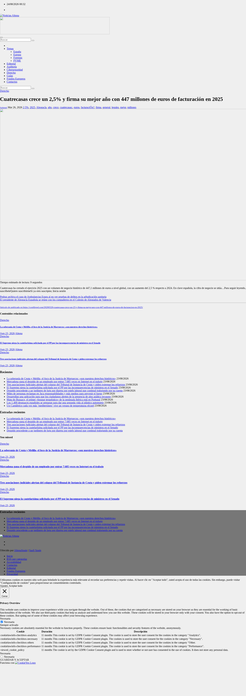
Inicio (10, 556)
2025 (32, 107)
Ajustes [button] (4, 585)
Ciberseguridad (15, 69)
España (17, 51)
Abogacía (41, 107)
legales (115, 107)
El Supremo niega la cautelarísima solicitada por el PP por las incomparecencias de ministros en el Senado (50, 343)
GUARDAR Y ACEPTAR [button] (14, 659)
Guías (10, 75)
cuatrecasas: (66, 107)
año (50, 107)
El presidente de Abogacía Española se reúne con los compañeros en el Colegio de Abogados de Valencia (55, 299)
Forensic (17, 57)
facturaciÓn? (87, 107)
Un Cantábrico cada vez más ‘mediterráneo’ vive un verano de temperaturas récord (50, 405)
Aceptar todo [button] (15, 585)
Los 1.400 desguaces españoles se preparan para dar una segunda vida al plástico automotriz (55, 402)
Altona (18, 333)
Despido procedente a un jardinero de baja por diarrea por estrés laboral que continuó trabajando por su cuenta (65, 390)
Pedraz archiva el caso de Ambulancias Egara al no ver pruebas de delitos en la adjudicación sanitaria (53, 296)
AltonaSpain (20, 550)
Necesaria (9, 622)
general (106, 107)
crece (56, 107)
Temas (10, 48)
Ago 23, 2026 (7, 333)
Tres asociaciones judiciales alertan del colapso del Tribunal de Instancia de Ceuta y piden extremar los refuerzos (53, 359)
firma (98, 107)
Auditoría (12, 66)
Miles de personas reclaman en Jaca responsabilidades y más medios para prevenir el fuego (54, 393)
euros (76, 107)
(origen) (3, 107)
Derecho (11, 72)
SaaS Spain (35, 550)
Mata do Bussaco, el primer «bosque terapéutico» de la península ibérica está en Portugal (53, 399)
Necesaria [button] (5, 618)
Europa (17, 54)
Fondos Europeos (16, 78)
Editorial (11, 63)
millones (131, 107)
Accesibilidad (14, 562)
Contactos (12, 81)
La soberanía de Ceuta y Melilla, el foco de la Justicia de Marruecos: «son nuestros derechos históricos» (49, 327)
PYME (17, 60)
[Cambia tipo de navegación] (1, 37)
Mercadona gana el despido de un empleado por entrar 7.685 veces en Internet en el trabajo (55, 381)
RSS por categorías (17, 559)
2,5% (25, 107)
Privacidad (12, 574)
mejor (123, 107)
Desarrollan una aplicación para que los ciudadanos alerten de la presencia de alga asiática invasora (59, 396)
